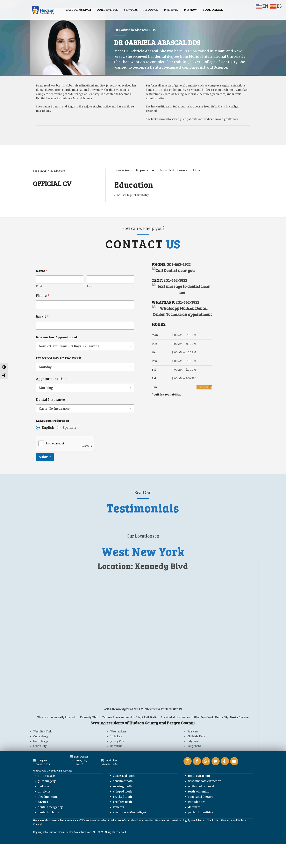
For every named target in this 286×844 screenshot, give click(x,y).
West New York (42, 731)
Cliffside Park (196, 736)
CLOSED (203, 387)
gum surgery (47, 781)
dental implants (48, 812)
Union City (40, 746)
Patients (171, 9)
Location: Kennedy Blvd (143, 565)
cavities (43, 802)
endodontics (196, 802)
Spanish (69, 427)
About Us (151, 9)
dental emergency (50, 807)
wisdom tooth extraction (204, 781)
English (48, 427)
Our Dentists (107, 9)
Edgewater (194, 741)
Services (131, 9)
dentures (194, 807)
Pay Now (190, 9)
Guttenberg (40, 736)
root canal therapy (200, 797)
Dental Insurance (50, 399)
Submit (45, 457)
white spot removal (201, 786)
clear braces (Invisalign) (129, 812)
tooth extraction (199, 776)
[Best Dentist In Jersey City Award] (79, 760)
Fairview (192, 731)
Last (90, 286)
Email (42, 316)
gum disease (46, 776)
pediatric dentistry (200, 812)
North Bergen (41, 741)
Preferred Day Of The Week (58, 358)
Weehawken (118, 731)
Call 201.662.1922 (78, 9)
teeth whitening (199, 791)
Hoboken (116, 736)
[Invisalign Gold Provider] (110, 762)
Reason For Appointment (56, 337)
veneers (118, 807)
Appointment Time (52, 379)
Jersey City (117, 741)
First (39, 286)
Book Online (213, 9)
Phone (42, 296)
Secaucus (116, 746)
